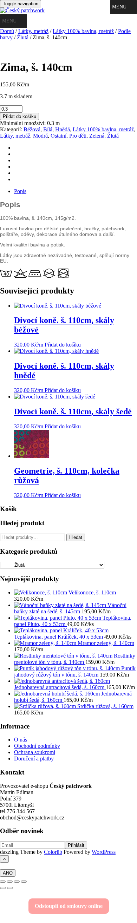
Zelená (96, 136)
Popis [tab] (20, 191)
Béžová (32, 129)
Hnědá (62, 129)
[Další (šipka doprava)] (10, 888)
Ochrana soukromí (34, 752)
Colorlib (53, 852)
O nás (20, 740)
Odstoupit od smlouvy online (69, 906)
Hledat (75, 537)
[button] (119, 7)
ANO (8, 873)
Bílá (47, 129)
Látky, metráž (33, 31)
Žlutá (22, 37)
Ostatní (58, 136)
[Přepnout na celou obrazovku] (10, 882)
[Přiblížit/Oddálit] (3, 882)
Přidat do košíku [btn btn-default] (63, 345)
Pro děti (77, 136)
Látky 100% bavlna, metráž (83, 31)
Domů (7, 31)
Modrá (40, 136)
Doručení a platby (34, 759)
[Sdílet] (17, 882)
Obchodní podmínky (37, 746)
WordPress (104, 852)
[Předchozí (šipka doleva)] (3, 888)
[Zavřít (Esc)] (24, 882)
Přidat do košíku (19, 116)
